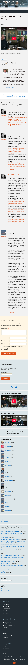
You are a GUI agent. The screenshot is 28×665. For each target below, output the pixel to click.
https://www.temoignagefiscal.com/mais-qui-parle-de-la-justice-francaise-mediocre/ (17, 203)
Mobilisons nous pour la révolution (8, 561)
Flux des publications (5, 590)
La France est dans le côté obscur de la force (10, 539)
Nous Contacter (4, 521)
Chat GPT (7, 506)
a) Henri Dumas (8, 442)
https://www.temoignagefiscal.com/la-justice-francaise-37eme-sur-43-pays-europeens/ (17, 211)
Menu (2, 11)
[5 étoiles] (6, 63)
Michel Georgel (8, 465)
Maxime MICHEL (8, 491)
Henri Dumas (19, 21)
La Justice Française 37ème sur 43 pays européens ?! (12, 565)
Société (12, 21)
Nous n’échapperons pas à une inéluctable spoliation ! (12, 557)
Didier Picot (7, 484)
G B (5, 487)
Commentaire (5, 328)
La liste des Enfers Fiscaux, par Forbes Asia (10, 555)
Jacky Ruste (7, 495)
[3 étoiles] (4, 63)
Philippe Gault (8, 476)
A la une (4, 646)
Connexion (3, 588)
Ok (14, 663)
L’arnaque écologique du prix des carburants (10, 569)
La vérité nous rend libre (6, 563)
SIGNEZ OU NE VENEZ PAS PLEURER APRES (10, 531)
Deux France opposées (8, 95)
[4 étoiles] (5, 63)
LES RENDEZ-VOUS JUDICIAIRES (16, 97)
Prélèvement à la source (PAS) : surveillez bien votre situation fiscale (9, 624)
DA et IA (5, 629)
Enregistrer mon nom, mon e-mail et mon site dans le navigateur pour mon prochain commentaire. (13, 348)
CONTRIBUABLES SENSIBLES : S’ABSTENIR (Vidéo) (12, 552)
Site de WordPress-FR (6, 595)
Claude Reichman (8, 454)
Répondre (12, 129)
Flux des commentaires (6, 593)
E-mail (3, 340)
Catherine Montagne (9, 499)
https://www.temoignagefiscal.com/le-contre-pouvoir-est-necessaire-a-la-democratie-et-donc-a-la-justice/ (17, 164)
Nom (2, 338)
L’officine (5, 627)
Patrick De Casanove (9, 469)
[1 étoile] (1, 63)
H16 (5, 472)
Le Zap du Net (8, 446)
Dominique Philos (8, 450)
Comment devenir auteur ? (6, 517)
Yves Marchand (8, 461)
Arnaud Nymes (8, 510)
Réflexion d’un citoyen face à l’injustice (9, 549)
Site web (3, 343)
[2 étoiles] (3, 63)
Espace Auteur (4, 519)
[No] (26, 660)
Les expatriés (6, 648)
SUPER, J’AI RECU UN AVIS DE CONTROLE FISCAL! (11, 533)
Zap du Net (5, 653)
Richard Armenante (9, 480)
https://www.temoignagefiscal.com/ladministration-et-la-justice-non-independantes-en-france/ (17, 221)
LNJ (5, 502)
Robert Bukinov (8, 457)
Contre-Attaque (4, 537)
